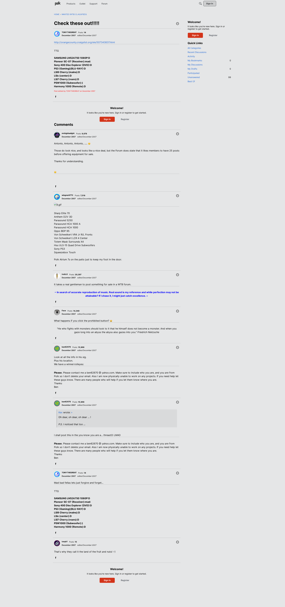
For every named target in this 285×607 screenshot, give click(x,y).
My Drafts (209, 68)
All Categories (194, 48)
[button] (177, 24)
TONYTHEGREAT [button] (69, 32)
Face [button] (64, 310)
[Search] (200, 3)
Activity (191, 56)
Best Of (191, 81)
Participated (194, 73)
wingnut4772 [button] (67, 195)
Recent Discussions (197, 52)
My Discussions (195, 64)
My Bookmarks (209, 60)
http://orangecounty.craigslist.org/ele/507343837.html (84, 42)
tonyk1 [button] (65, 541)
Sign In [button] (107, 119)
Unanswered (209, 77)
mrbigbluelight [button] (68, 133)
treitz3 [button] (65, 274)
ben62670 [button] (66, 347)
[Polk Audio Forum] (58, 3)
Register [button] (125, 119)
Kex (60, 412)
